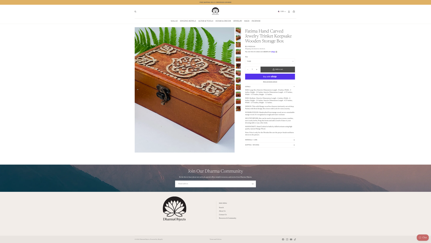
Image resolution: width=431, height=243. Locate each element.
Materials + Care (251, 140)
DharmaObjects (144, 239)
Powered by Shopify (156, 239)
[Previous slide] (137, 89)
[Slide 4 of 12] (238, 52)
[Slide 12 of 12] (238, 109)
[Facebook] (283, 239)
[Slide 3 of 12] (238, 45)
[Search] (135, 11)
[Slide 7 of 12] (238, 73)
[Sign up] (252, 184)
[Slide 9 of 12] (238, 87)
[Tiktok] (295, 239)
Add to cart (279, 69)
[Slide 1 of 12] (238, 31)
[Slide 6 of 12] (238, 66)
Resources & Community (227, 218)
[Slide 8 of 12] (238, 80)
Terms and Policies (215, 239)
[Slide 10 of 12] (238, 94)
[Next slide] (232, 89)
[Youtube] (291, 239)
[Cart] (293, 11)
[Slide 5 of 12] (238, 59)
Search (221, 207)
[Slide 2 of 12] (238, 38)
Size (246, 57)
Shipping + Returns (252, 145)
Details (247, 87)
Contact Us (223, 215)
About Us (222, 211)
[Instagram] (287, 239)
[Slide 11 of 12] (238, 101)
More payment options (270, 81)
